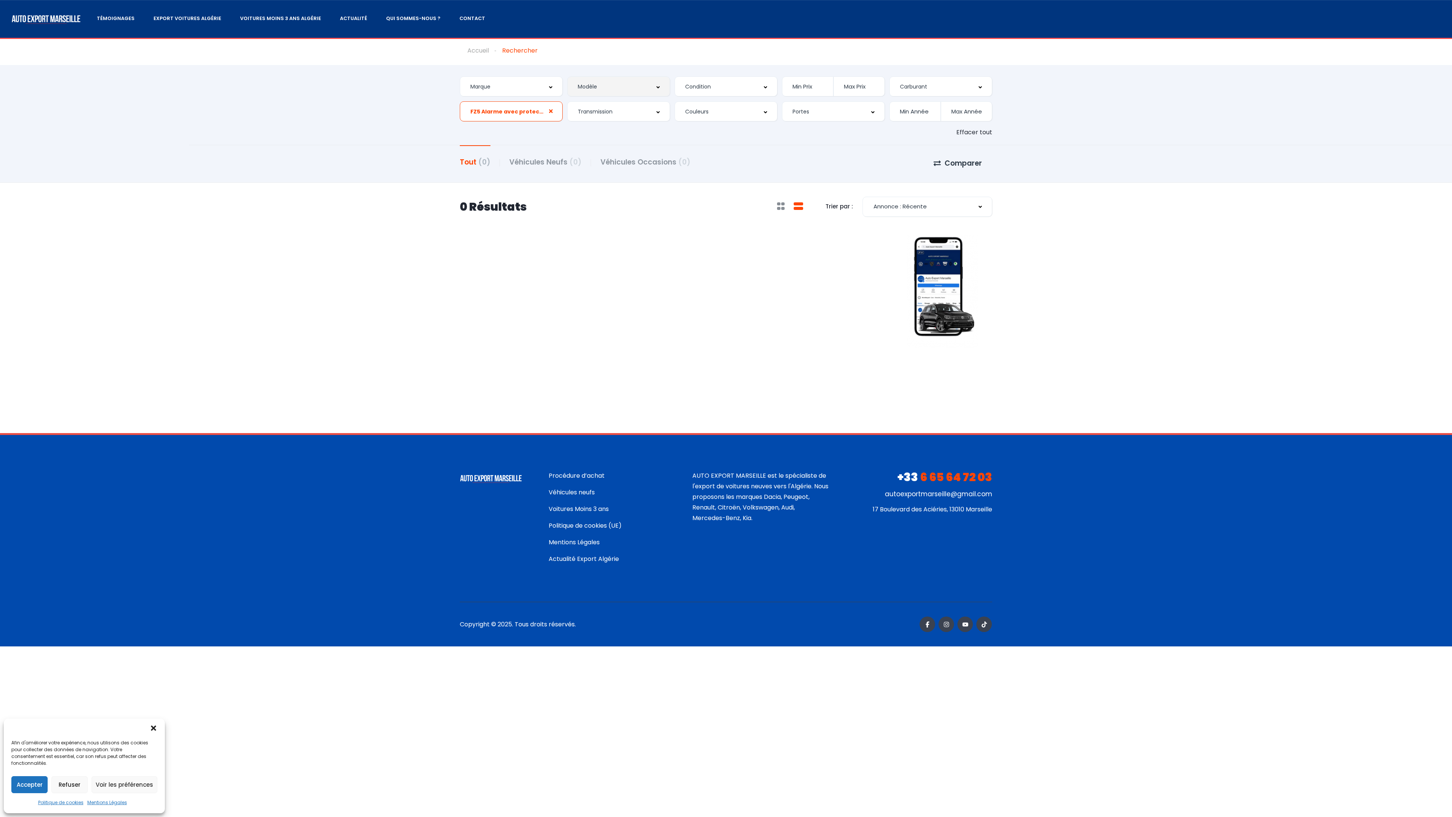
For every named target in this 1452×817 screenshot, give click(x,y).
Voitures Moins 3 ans (579, 509)
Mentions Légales (107, 802)
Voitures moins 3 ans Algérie (280, 18)
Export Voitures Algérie (187, 18)
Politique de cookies (61, 802)
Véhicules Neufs (545, 162)
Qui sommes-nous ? (413, 18)
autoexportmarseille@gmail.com (938, 494)
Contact (472, 18)
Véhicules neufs (572, 492)
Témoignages (116, 18)
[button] (153, 728)
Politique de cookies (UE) (585, 525)
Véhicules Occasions (645, 162)
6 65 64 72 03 (944, 477)
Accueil (478, 50)
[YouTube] (965, 624)
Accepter (30, 785)
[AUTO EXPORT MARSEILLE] (46, 19)
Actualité (353, 18)
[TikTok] (984, 624)
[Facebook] (927, 624)
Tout (475, 162)
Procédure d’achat (577, 475)
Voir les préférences (124, 785)
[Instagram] (946, 624)
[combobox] (511, 86)
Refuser (70, 785)
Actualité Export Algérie (584, 559)
